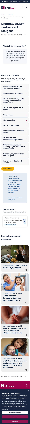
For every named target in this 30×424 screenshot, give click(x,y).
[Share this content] (26, 270)
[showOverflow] (25, 34)
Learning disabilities (11, 125)
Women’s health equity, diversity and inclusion (12, 87)
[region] (15, 406)
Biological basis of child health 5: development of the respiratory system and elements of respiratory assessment (15, 363)
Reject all (15, 417)
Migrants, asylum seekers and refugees (13, 155)
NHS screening (9, 120)
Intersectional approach (13, 93)
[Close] (28, 391)
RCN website (5, 1)
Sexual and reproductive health (13, 109)
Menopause (8, 115)
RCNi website (13, 1)
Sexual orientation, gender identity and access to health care (13, 101)
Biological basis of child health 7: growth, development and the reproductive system (12, 296)
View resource (7, 169)
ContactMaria (9, 225)
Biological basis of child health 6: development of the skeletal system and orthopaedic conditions (15, 329)
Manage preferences (15, 412)
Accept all (15, 421)
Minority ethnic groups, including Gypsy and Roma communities (14, 147)
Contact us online (23, 1)
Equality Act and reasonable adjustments (13, 139)
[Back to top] (27, 385)
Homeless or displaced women (12, 162)
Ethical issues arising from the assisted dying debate (15, 266)
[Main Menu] (22, 7)
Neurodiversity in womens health (13, 132)
